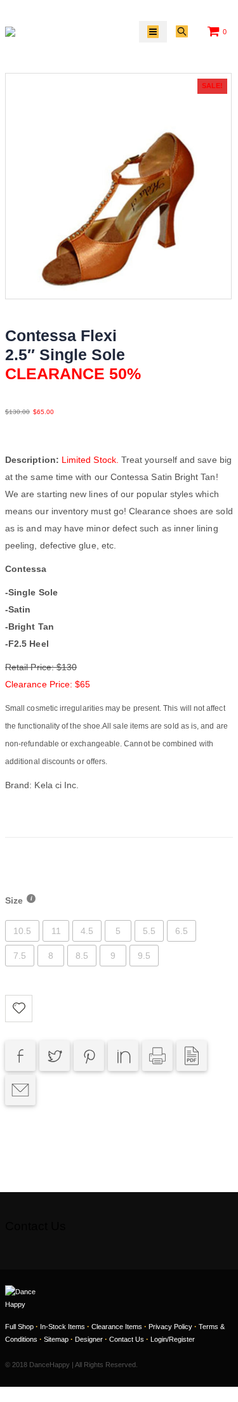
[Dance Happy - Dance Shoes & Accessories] (34, 32)
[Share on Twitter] (54, 1056)
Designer (89, 1339)
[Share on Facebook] (20, 1056)
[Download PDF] (191, 1056)
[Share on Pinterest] (89, 1056)
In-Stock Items (62, 1326)
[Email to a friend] (20, 1090)
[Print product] (157, 1056)
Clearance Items (116, 1326)
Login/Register (172, 1339)
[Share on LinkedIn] (123, 1056)
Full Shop (19, 1326)
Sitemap (56, 1339)
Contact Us (126, 1339)
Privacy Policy (170, 1326)
